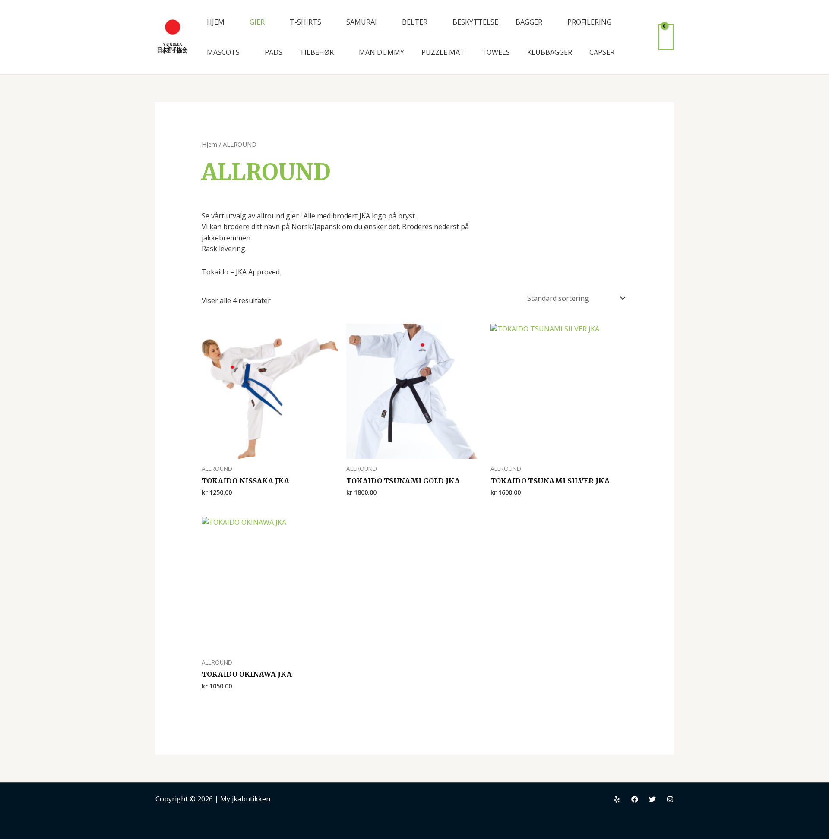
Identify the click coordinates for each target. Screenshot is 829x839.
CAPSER (601, 52)
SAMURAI (361, 22)
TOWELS (496, 52)
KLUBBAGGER (549, 52)
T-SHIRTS (305, 22)
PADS (273, 52)
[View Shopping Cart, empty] (666, 37)
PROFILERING (589, 22)
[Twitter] (652, 799)
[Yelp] (617, 799)
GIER (257, 22)
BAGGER (529, 22)
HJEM (216, 22)
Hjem (209, 144)
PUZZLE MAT (443, 52)
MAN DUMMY (381, 52)
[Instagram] (670, 799)
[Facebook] (634, 799)
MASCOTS (223, 52)
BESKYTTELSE (475, 22)
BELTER (414, 22)
